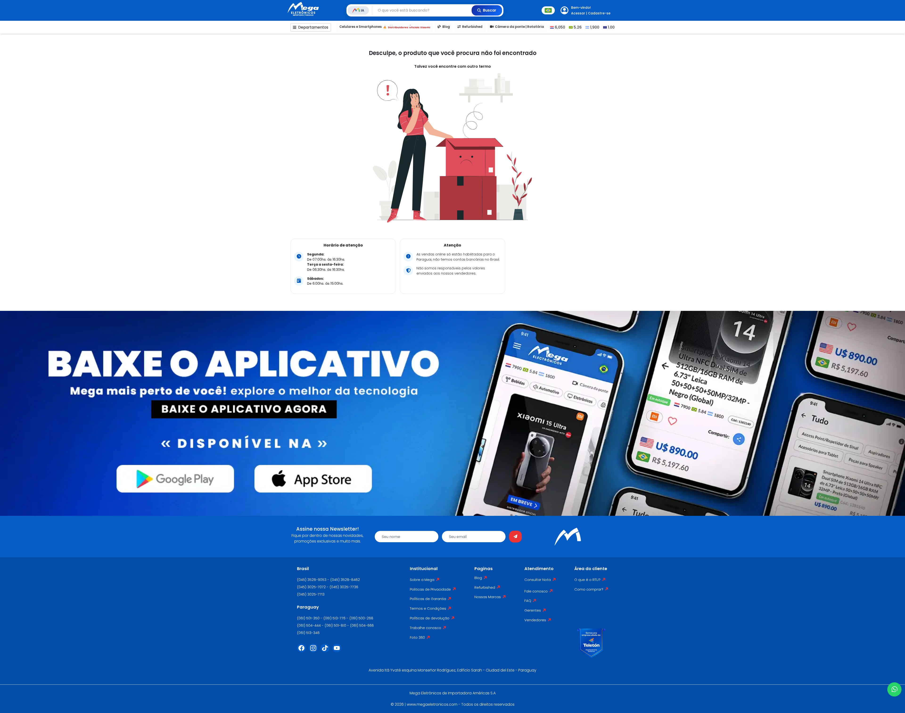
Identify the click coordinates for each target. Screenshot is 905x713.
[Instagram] (315, 651)
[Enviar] (515, 536)
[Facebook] (303, 651)
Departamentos (313, 27)
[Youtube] (338, 651)
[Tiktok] (326, 651)
